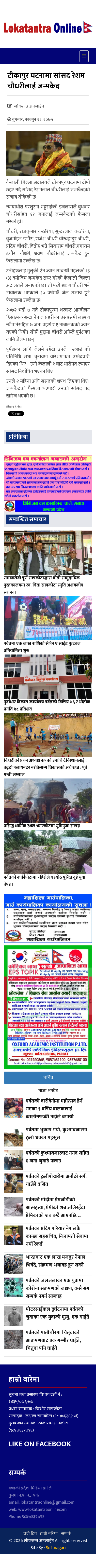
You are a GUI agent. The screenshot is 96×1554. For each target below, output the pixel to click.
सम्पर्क (66, 1533)
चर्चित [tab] (48, 1077)
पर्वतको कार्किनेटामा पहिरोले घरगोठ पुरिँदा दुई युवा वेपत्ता (44, 881)
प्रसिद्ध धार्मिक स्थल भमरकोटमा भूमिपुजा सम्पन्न (42, 826)
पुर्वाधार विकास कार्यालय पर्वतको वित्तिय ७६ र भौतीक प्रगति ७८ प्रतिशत (47, 705)
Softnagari (56, 1548)
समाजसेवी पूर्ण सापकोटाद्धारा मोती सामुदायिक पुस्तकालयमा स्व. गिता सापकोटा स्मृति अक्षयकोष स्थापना (43, 585)
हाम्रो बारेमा (49, 1533)
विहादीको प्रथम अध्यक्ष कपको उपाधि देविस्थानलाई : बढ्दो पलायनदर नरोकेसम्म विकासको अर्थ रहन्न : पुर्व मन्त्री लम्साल (45, 767)
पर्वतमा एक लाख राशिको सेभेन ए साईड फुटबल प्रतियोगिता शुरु (42, 647)
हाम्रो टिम (30, 1533)
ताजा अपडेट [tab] (48, 1090)
